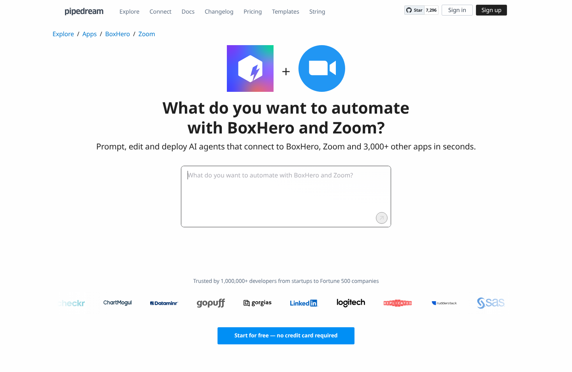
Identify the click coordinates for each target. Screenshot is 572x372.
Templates (285, 12)
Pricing (253, 12)
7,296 (431, 10)
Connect (160, 12)
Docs (188, 12)
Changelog (219, 12)
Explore (129, 12)
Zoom (147, 34)
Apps (89, 34)
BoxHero (117, 34)
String (317, 12)
